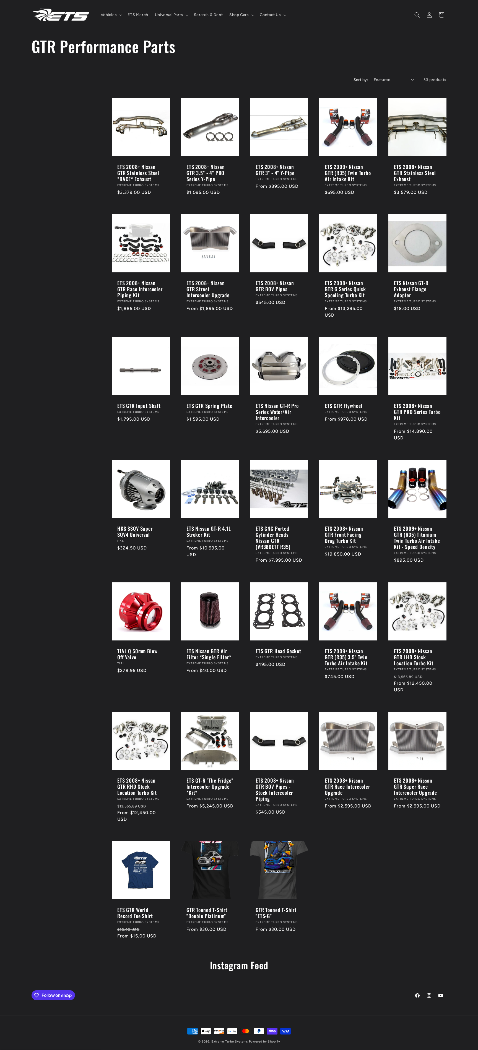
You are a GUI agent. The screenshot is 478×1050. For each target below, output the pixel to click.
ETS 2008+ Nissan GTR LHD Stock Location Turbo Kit (413, 657)
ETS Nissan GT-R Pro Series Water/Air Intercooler (277, 412)
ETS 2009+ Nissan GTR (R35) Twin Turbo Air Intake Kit (348, 173)
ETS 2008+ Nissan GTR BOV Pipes (275, 286)
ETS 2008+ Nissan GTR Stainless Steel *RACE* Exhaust (138, 173)
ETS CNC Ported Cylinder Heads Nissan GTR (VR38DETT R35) (273, 537)
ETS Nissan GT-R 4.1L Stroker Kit (208, 531)
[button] (110, 15)
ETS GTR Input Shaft (139, 406)
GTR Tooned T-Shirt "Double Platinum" (206, 913)
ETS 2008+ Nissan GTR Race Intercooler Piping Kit (140, 289)
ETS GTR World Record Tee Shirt (135, 913)
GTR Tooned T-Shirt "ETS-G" (276, 913)
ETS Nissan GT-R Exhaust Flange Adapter (411, 289)
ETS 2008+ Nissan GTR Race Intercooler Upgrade (347, 786)
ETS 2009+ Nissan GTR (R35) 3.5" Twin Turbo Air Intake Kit (346, 657)
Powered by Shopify (264, 1041)
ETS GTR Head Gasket (278, 651)
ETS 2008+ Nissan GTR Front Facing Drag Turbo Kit (344, 534)
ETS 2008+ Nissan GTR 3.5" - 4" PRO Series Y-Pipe (205, 173)
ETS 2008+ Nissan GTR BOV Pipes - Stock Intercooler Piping (275, 789)
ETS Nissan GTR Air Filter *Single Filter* (208, 654)
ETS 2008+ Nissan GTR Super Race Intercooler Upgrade (415, 786)
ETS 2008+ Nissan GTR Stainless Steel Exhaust (415, 173)
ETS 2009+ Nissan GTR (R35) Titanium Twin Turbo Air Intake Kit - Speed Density (417, 537)
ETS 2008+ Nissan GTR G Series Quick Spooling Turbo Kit (345, 289)
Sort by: (361, 79)
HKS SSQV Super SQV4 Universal (135, 531)
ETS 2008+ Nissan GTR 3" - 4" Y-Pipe (275, 170)
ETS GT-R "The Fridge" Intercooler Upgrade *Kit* (209, 786)
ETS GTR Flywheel (343, 406)
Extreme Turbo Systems (229, 1041)
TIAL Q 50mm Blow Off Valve (137, 654)
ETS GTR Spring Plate (209, 406)
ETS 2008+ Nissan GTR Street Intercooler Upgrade (208, 289)
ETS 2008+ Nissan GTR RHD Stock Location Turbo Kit (137, 786)
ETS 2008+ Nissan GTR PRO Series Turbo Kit (417, 412)
